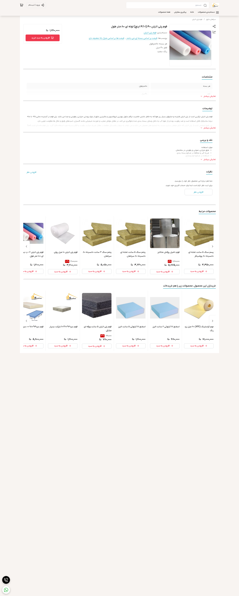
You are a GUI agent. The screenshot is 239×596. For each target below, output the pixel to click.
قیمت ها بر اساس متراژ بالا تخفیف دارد (106, 38)
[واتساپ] (6, 590)
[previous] (212, 246)
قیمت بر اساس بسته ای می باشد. (141, 38)
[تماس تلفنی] (6, 580)
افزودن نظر (31, 172)
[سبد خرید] (21, 5)
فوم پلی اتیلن (197, 19)
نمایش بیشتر (210, 96)
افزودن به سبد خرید (40, 37)
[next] (26, 246)
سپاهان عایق (211, 19)
